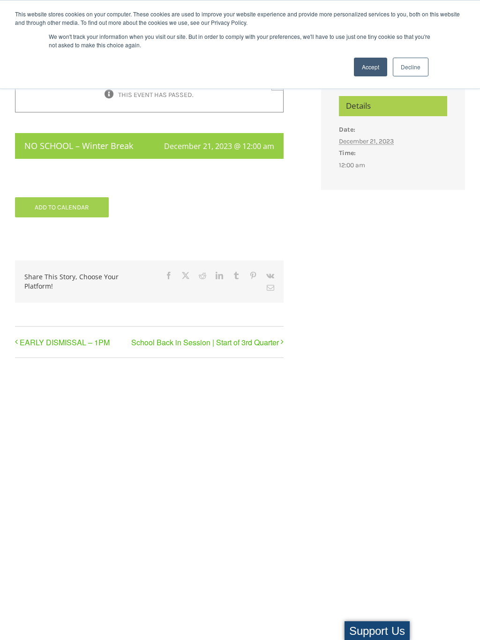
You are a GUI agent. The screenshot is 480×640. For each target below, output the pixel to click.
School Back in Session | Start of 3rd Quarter (205, 342)
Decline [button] (410, 67)
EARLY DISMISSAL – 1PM (65, 342)
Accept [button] (370, 67)
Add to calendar (62, 207)
